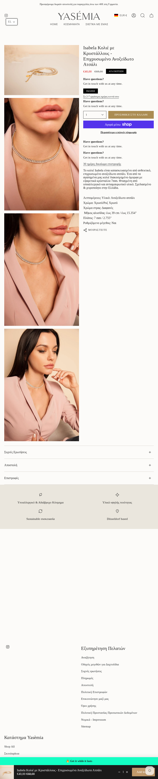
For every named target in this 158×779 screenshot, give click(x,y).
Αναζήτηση (87, 657)
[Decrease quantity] (119, 772)
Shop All (9, 746)
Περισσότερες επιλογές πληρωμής (119, 132)
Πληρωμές (87, 678)
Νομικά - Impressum (93, 719)
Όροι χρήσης (88, 705)
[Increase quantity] (127, 772)
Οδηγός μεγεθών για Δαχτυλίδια (100, 664)
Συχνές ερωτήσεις (91, 671)
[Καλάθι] (151, 15)
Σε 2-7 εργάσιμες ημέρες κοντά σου (101, 96)
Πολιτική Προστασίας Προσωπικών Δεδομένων (109, 712)
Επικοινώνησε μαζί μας (95, 698)
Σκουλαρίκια (11, 753)
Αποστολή (10, 465)
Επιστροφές (11, 478)
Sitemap (86, 726)
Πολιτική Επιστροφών (94, 692)
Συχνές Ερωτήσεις (15, 452)
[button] (72, 24)
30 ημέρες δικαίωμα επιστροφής (102, 163)
